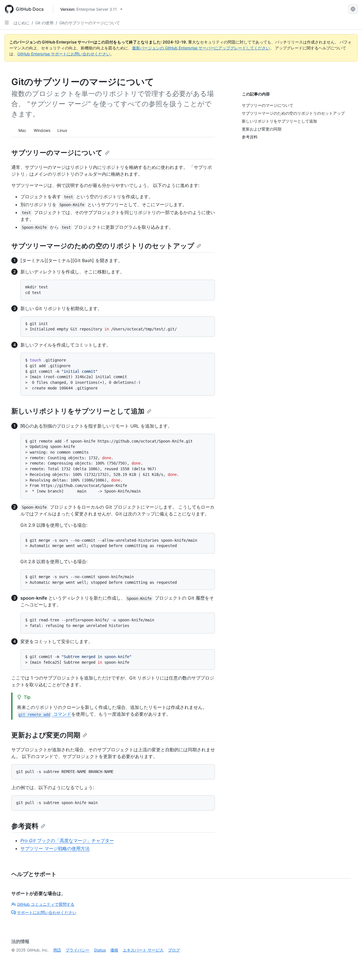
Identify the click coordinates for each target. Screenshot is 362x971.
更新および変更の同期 (45, 735)
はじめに (21, 22)
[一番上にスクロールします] (349, 958)
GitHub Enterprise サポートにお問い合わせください (63, 53)
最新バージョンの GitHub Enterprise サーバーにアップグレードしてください (201, 47)
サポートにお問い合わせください (46, 912)
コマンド (44, 714)
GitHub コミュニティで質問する (45, 904)
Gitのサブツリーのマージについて (89, 22)
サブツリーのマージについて (57, 153)
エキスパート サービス (143, 950)
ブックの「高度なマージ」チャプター (67, 840)
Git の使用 (44, 22)
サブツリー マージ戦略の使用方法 (55, 848)
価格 (114, 950)
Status (100, 950)
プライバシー (77, 950)
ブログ (174, 950)
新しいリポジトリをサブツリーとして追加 (78, 411)
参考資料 (24, 826)
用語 (57, 950)
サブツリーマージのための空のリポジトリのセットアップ (102, 246)
